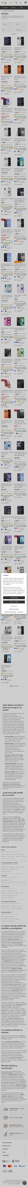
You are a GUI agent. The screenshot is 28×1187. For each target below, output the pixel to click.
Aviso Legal (20, 612)
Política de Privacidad (10, 612)
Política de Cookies (14, 609)
